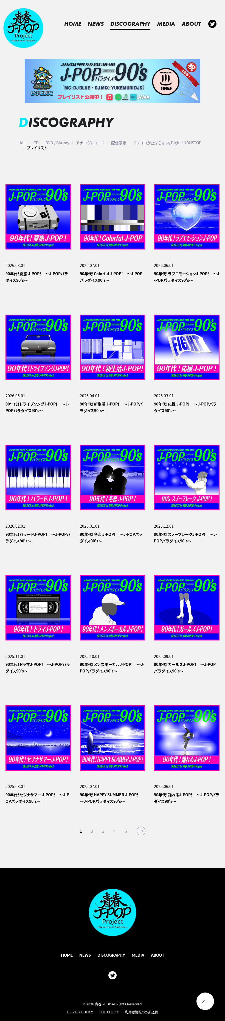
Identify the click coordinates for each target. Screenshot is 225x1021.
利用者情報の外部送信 (141, 1012)
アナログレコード (90, 142)
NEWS (96, 23)
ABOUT (191, 23)
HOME (72, 23)
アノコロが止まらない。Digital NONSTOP (167, 142)
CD (36, 142)
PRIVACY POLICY (80, 1012)
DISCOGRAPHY (130, 23)
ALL (23, 142)
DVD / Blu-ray (57, 142)
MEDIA (166, 23)
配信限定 (118, 142)
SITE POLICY (109, 1012)
